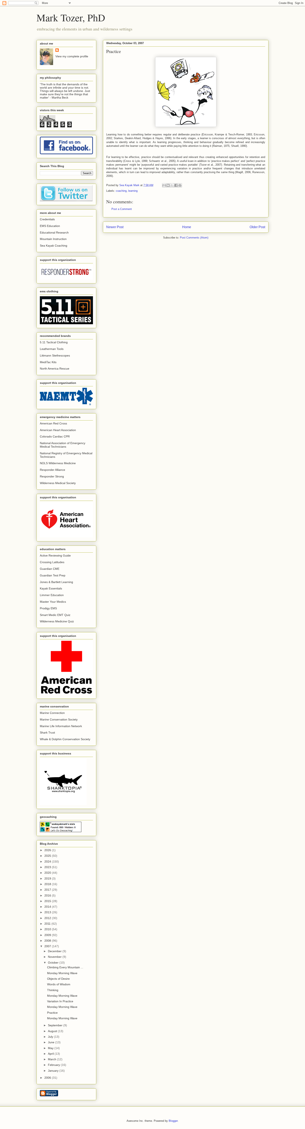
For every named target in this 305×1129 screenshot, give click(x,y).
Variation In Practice (60, 1001)
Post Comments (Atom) (194, 237)
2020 (48, 872)
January (53, 1070)
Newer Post (114, 227)
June (51, 1042)
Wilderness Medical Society (58, 483)
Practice (52, 1012)
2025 (48, 855)
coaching (121, 190)
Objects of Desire (58, 978)
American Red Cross (53, 423)
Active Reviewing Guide (55, 555)
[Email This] (164, 185)
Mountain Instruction (53, 239)
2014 (48, 906)
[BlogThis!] (168, 185)
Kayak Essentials (51, 588)
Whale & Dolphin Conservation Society (65, 739)
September (55, 1025)
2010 (48, 929)
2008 (48, 940)
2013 (48, 912)
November (55, 956)
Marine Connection (52, 713)
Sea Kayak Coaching (53, 245)
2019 (48, 878)
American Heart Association (58, 430)
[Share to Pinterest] (180, 185)
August (53, 1031)
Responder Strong (52, 476)
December (55, 951)
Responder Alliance (52, 469)
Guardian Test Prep (52, 575)
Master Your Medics (53, 601)
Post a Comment (121, 209)
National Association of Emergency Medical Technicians (62, 444)
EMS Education (50, 226)
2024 (48, 861)
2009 (48, 935)
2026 (48, 850)
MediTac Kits (48, 362)
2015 (48, 901)
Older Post (257, 227)
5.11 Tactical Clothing (54, 342)
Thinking (52, 990)
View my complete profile (71, 56)
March (52, 1059)
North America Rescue (54, 368)
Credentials (47, 219)
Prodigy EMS (48, 608)
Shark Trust (47, 732)
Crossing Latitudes (52, 562)
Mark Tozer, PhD (71, 17)
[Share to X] (172, 185)
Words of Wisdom (58, 984)
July (51, 1036)
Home (186, 227)
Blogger (173, 1120)
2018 (48, 884)
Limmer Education (52, 595)
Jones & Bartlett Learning (56, 582)
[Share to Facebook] (176, 185)
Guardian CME (49, 568)
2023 (48, 867)
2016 (48, 895)
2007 (48, 946)
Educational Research (54, 232)
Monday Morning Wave (62, 973)
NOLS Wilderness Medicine (58, 463)
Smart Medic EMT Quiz (55, 615)
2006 (48, 1077)
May (51, 1048)
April (51, 1053)
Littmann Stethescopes (55, 355)
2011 (47, 923)
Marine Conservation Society (59, 719)
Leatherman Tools (51, 349)
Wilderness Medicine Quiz (57, 621)
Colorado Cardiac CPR (55, 436)
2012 (48, 918)
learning (133, 190)
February (54, 1064)
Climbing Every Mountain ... (65, 967)
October (53, 962)
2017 (48, 889)
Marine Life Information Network (61, 726)
